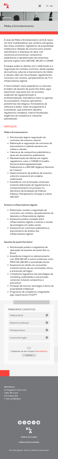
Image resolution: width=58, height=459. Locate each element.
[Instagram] (24, 422)
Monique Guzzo (17, 330)
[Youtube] (29, 422)
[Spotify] (38, 422)
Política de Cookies (29, 437)
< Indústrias (6, 18)
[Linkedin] (20, 422)
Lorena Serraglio (18, 337)
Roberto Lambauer (19, 322)
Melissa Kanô (16, 315)
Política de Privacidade (29, 442)
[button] (39, 6)
